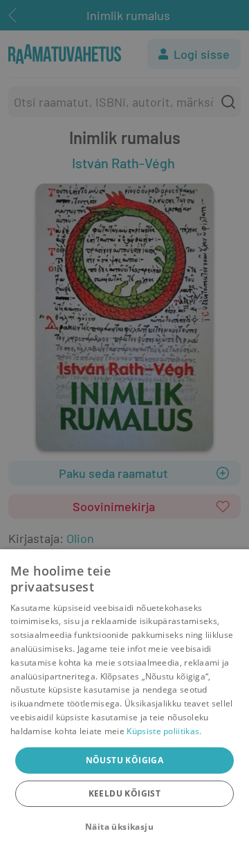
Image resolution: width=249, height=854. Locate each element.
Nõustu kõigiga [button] (125, 760)
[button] (124, 827)
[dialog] (124, 701)
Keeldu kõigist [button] (125, 793)
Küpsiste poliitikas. (164, 731)
